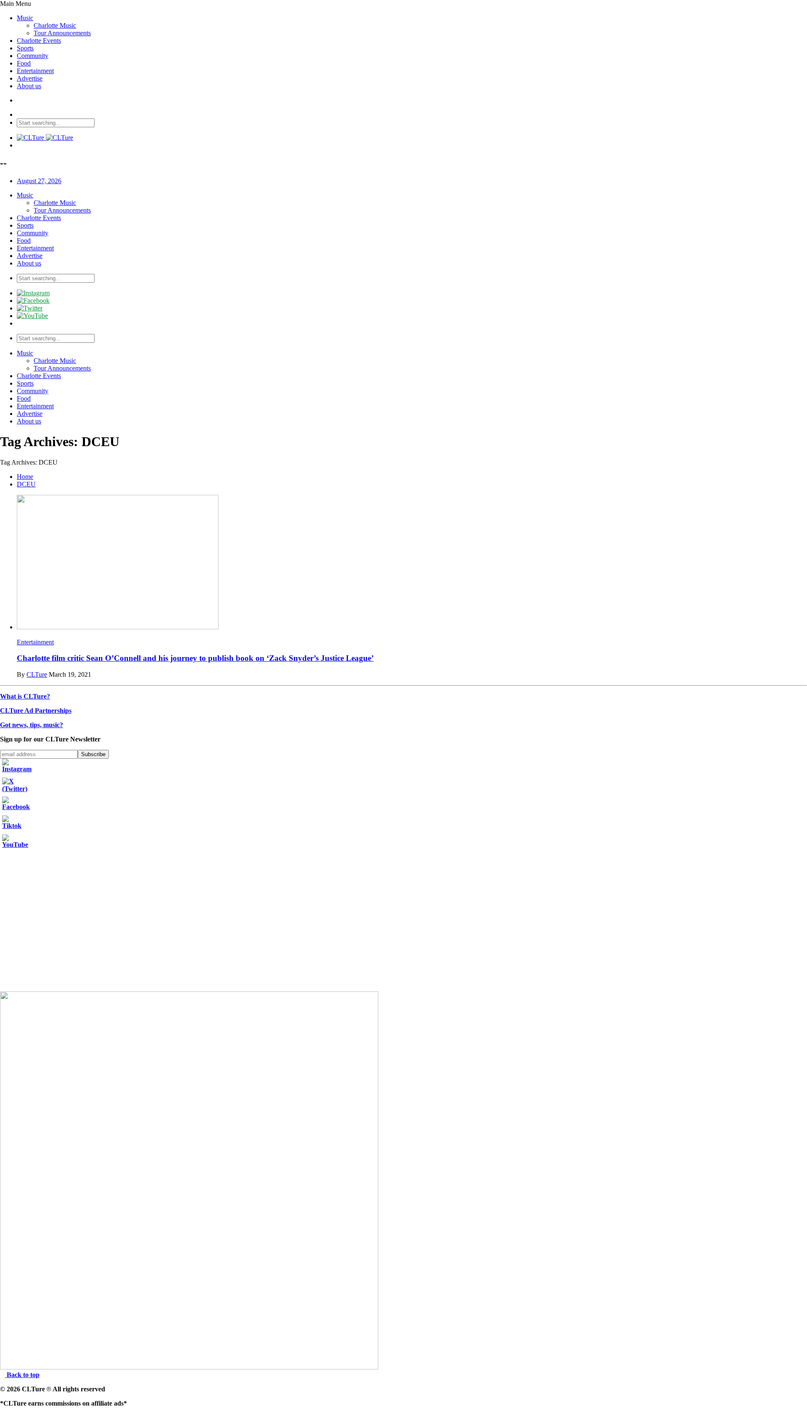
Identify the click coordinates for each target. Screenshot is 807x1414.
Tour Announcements (62, 33)
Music (25, 17)
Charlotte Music (55, 25)
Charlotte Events (39, 40)
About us (29, 85)
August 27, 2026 (39, 180)
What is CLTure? (25, 696)
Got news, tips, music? (31, 724)
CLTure (36, 674)
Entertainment (35, 70)
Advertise (29, 78)
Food (24, 63)
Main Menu (15, 3)
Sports (25, 48)
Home (25, 476)
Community (32, 55)
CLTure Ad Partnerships (35, 710)
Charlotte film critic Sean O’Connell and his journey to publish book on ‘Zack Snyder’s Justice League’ (195, 658)
